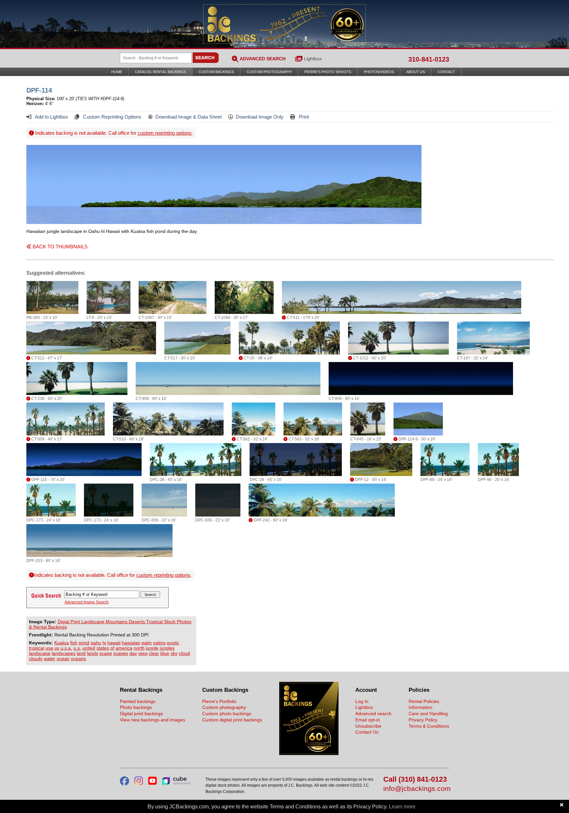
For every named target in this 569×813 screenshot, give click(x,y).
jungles (167, 648)
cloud (184, 653)
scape (105, 653)
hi (104, 642)
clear (154, 653)
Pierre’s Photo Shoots (327, 72)
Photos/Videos (379, 72)
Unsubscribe (368, 726)
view (143, 653)
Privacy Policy (423, 719)
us (56, 648)
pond (84, 642)
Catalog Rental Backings (160, 72)
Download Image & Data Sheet (188, 117)
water (49, 658)
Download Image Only (260, 117)
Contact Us (366, 732)
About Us (415, 72)
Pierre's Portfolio (219, 701)
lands (92, 653)
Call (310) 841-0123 (415, 779)
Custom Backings (216, 72)
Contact (446, 72)
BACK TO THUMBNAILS (59, 246)
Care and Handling (428, 713)
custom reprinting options (165, 133)
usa (49, 648)
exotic (173, 642)
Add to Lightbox (51, 117)
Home (116, 72)
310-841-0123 (428, 59)
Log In (361, 701)
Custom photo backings (226, 713)
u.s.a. (66, 648)
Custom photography (224, 707)
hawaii (114, 642)
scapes (120, 653)
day (133, 653)
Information (420, 707)
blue (164, 653)
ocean (63, 658)
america (124, 648)
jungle (152, 648)
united (88, 648)
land (81, 653)
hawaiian (131, 642)
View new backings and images (152, 719)
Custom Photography (269, 72)
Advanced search (373, 713)
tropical (36, 648)
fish (73, 642)
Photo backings (136, 707)
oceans (78, 658)
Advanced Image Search (87, 602)
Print (303, 117)
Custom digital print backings (232, 719)
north (139, 648)
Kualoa (61, 642)
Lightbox (313, 58)
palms (159, 642)
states (102, 648)
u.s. (77, 648)
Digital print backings (141, 713)
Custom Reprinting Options (111, 117)
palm (147, 642)
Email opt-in (367, 719)
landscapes (63, 653)
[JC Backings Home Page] (309, 753)
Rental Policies (424, 701)
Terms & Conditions (429, 726)
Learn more (402, 806)
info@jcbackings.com (416, 789)
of (112, 648)
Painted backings (137, 701)
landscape (39, 653)
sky (174, 653)
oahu (96, 642)
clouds (35, 658)
